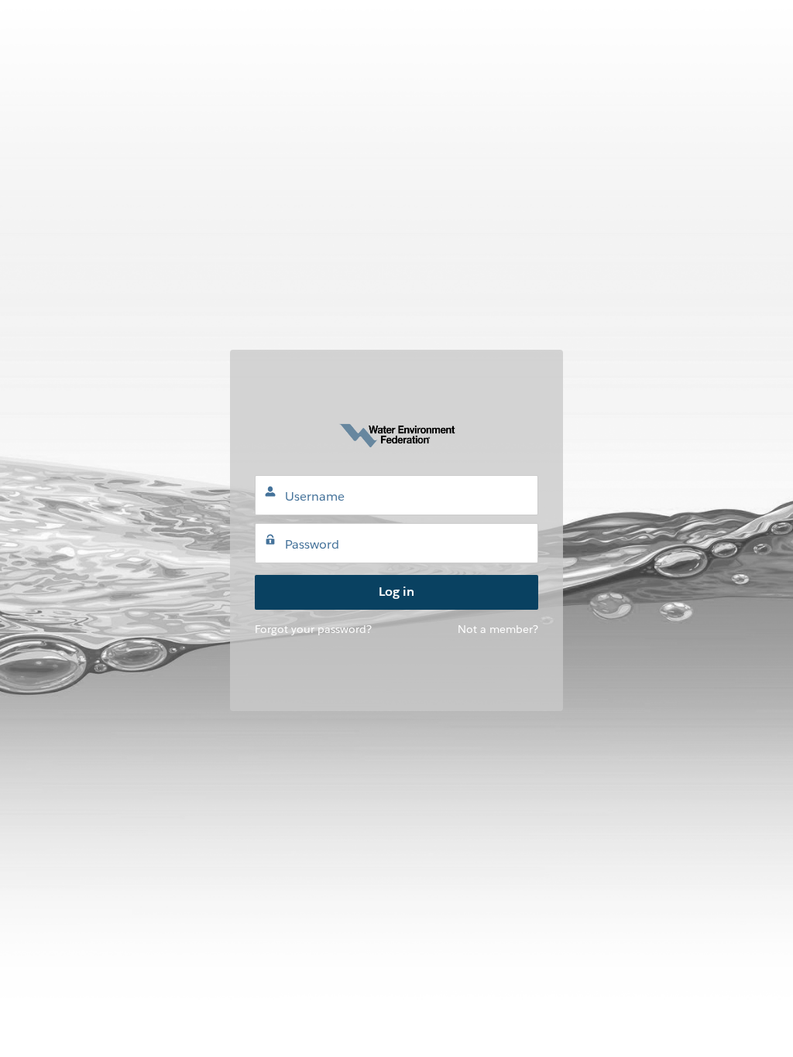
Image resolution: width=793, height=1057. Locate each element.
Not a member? (498, 629)
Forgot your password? (313, 629)
